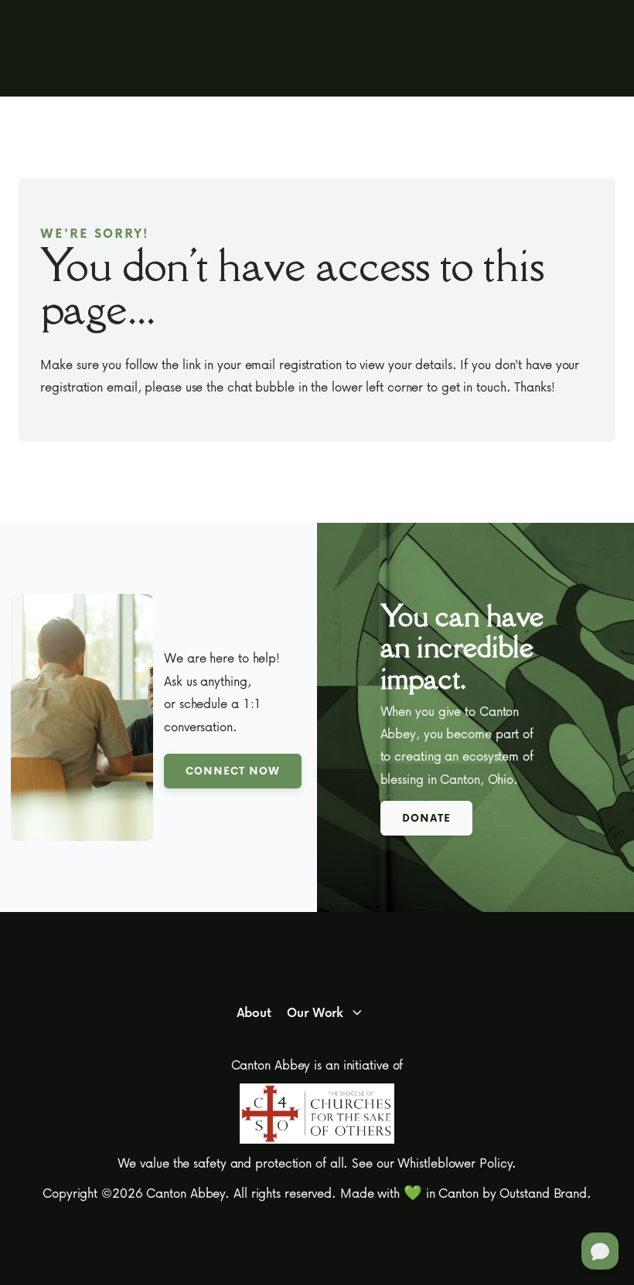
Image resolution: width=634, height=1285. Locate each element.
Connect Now (233, 770)
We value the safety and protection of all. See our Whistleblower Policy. (317, 1162)
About (254, 1012)
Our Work (315, 1012)
